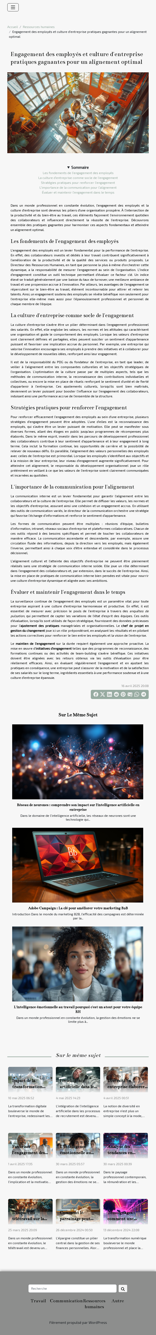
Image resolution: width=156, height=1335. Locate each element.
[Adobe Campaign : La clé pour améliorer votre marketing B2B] (77, 865)
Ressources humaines (39, 27)
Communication (66, 1301)
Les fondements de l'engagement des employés (78, 173)
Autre (118, 1301)
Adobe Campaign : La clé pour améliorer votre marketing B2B (78, 908)
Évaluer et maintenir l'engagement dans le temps (78, 192)
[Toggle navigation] (13, 7)
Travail (38, 1301)
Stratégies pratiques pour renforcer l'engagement (78, 182)
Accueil (12, 27)
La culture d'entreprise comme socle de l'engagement (78, 178)
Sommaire (80, 167)
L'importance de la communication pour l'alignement (78, 187)
